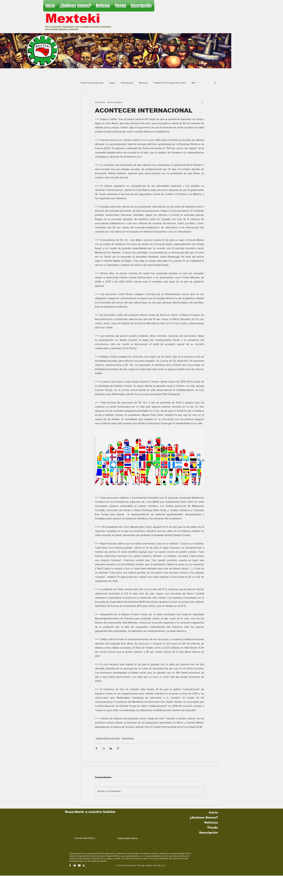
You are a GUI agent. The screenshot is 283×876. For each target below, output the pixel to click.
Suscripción (208, 832)
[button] (215, 83)
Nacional (143, 82)
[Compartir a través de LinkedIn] (110, 748)
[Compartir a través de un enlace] (118, 748)
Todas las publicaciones (91, 82)
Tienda (212, 827)
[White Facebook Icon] (70, 865)
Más (193, 82)
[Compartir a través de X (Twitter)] (103, 748)
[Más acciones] (202, 102)
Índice (112, 82)
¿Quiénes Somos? (204, 817)
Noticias (211, 822)
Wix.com (161, 865)
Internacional (127, 82)
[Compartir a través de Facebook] (96, 748)
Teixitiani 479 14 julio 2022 (108, 738)
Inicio (213, 812)
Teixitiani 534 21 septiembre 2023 (169, 82)
